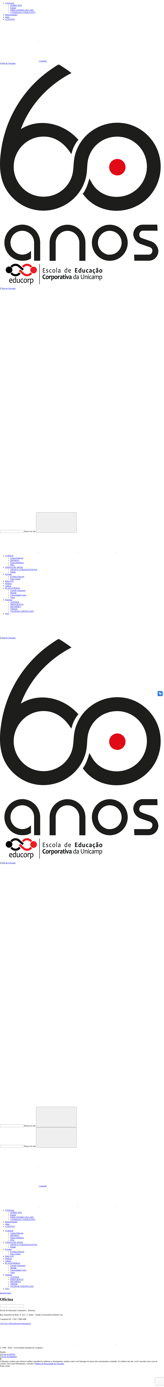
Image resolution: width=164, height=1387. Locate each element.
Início (2, 1293)
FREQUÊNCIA (17, 604)
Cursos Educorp (16, 558)
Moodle (13, 593)
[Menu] (19, 635)
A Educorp (9, 3)
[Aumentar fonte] (19, 41)
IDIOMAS (14, 560)
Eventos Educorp (17, 577)
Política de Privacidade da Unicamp (49, 1364)
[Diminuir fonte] (58, 41)
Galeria (8, 586)
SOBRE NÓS (16, 5)
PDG (12, 565)
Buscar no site (30, 531)
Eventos (8, 574)
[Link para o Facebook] (19, 551)
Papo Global (15, 579)
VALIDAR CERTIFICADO (22, 611)
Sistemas (8, 600)
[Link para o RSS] (136, 551)
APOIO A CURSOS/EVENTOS (23, 570)
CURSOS (9, 556)
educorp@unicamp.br (22, 1323)
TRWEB (13, 609)
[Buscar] (19, 1105)
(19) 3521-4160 (6, 1323)
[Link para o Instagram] (58, 551)
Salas (7, 17)
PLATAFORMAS (12, 588)
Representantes (11, 15)
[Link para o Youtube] (97, 551)
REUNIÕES (15, 607)
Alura (12, 597)
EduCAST (9, 581)
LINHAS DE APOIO (14, 567)
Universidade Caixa (18, 595)
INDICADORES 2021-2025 (22, 10)
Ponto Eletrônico (17, 563)
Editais (13, 572)
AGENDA (14, 602)
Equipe (13, 8)
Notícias (8, 583)
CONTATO (10, 19)
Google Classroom (17, 590)
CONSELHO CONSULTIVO (22, 12)
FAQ (7, 614)
